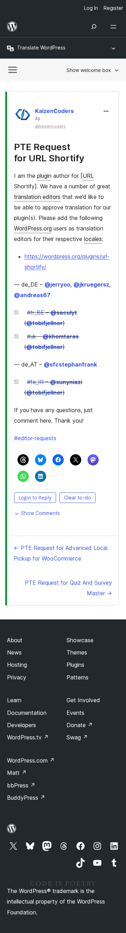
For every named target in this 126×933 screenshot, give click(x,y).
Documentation (27, 712)
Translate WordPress (41, 48)
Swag (77, 737)
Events (75, 712)
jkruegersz (91, 284)
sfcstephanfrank (70, 364)
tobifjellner (44, 323)
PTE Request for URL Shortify (49, 152)
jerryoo (57, 284)
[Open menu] (115, 26)
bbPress (21, 785)
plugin (44, 175)
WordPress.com (31, 760)
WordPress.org (33, 228)
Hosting (17, 664)
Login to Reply (35, 497)
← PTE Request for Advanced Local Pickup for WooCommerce (60, 553)
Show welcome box (88, 70)
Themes (76, 652)
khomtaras (61, 336)
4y (37, 118)
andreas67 (32, 294)
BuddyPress (26, 797)
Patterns (77, 677)
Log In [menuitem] (91, 8)
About (14, 640)
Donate (79, 725)
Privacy (16, 677)
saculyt (63, 312)
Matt (17, 772)
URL (88, 175)
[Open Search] (94, 26)
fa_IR (35, 381)
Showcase (79, 640)
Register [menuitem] (113, 8)
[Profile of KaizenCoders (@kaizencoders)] (22, 116)
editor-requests (35, 438)
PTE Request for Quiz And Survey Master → (68, 588)
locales (93, 238)
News (14, 652)
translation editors (37, 196)
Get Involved (83, 700)
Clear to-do (77, 498)
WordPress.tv (28, 737)
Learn (14, 700)
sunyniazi (66, 381)
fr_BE (35, 312)
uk (31, 336)
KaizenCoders (54, 110)
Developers (21, 725)
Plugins (75, 664)
